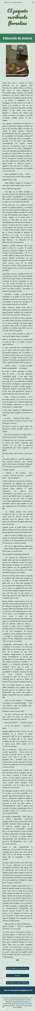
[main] (17, 17)
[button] (2, 2)
